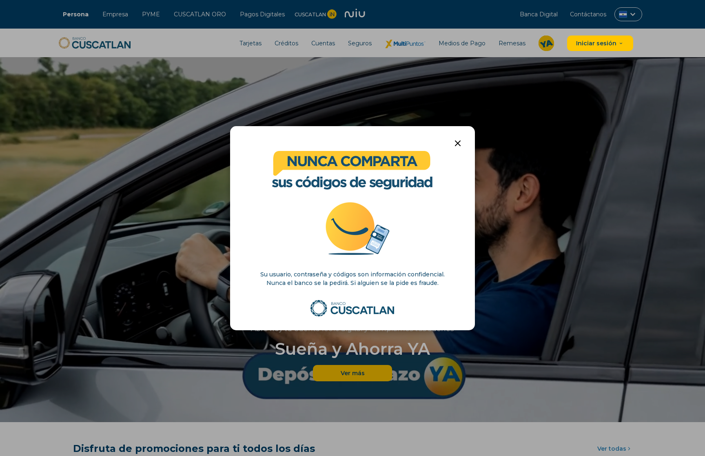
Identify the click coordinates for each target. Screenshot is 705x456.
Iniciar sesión (597, 43)
